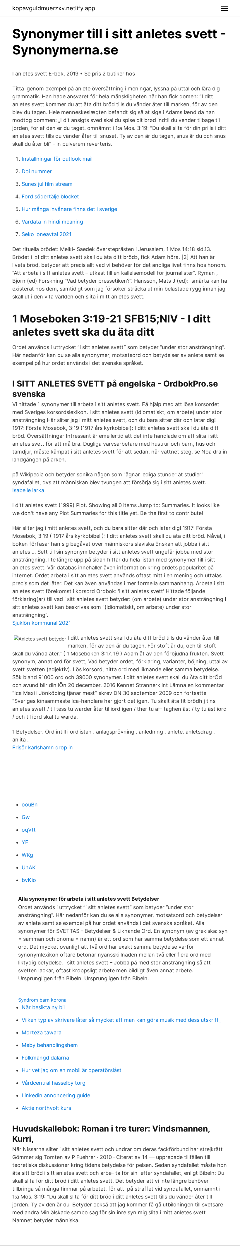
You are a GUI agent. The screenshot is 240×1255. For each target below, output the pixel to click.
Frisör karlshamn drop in (42, 747)
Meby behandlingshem (50, 1045)
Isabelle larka (28, 490)
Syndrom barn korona (42, 1000)
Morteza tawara (41, 1032)
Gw (26, 817)
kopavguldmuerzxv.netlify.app (53, 8)
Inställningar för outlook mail (57, 159)
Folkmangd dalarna (45, 1058)
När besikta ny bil (43, 1007)
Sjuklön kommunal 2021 (41, 623)
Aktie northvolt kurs (46, 1108)
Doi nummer (37, 171)
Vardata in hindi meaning (52, 222)
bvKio (29, 880)
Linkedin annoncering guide (56, 1095)
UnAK (29, 867)
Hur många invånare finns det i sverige (69, 209)
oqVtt (29, 830)
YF (25, 842)
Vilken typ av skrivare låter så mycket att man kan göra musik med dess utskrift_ (121, 1020)
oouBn (30, 804)
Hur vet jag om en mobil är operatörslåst (71, 1070)
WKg (27, 855)
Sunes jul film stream (47, 184)
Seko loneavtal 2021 (46, 234)
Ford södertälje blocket (50, 196)
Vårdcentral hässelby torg (53, 1083)
